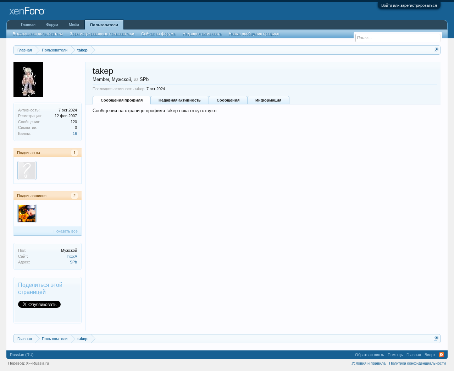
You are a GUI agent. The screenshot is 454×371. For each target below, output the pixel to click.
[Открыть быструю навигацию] (436, 50)
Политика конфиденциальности (417, 363)
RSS (441, 354)
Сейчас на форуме (158, 34)
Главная (28, 24)
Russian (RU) (22, 355)
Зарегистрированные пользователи (102, 34)
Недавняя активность (180, 100)
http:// (72, 256)
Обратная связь (369, 355)
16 (75, 133)
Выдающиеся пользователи (38, 34)
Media (74, 24)
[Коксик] (27, 213)
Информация (268, 100)
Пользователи (104, 25)
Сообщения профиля (122, 100)
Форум (52, 24)
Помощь (395, 355)
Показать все (66, 231)
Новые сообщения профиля (254, 34)
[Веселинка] (27, 170)
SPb (73, 262)
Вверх (430, 355)
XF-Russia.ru (37, 363)
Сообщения (228, 100)
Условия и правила (368, 363)
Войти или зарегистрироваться (409, 5)
